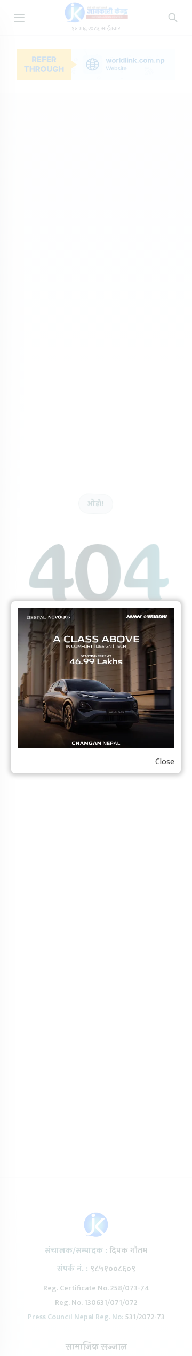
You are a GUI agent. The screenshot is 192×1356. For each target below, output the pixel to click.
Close (164, 762)
